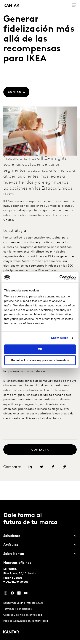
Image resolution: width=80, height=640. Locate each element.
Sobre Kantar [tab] (13, 554)
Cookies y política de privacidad (22, 615)
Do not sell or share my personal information (40, 360)
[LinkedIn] (19, 594)
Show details (59, 337)
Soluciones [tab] (11, 536)
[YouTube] (25, 594)
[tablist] (40, 570)
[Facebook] (12, 594)
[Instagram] (5, 594)
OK (40, 349)
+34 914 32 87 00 (17, 582)
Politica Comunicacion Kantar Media (25, 621)
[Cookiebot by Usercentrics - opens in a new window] (59, 277)
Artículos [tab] (10, 545)
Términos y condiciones (17, 609)
